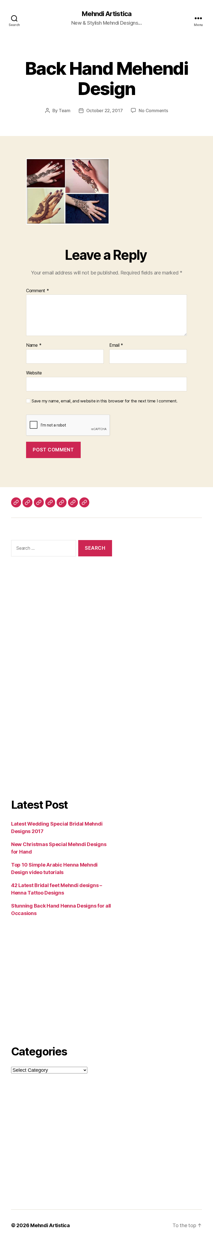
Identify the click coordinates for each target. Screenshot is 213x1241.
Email (116, 345)
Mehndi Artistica (106, 14)
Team (64, 110)
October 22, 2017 (104, 110)
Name (33, 345)
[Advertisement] (61, 624)
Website (34, 372)
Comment (37, 290)
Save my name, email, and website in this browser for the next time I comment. (105, 401)
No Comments (153, 110)
